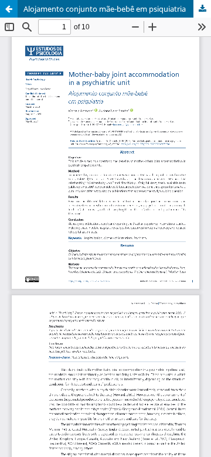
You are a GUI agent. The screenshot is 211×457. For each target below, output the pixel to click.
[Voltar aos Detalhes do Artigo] (9, 9)
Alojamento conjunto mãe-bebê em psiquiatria (104, 9)
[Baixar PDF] (202, 9)
